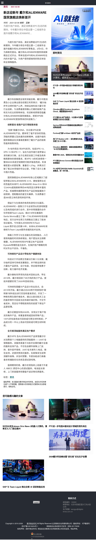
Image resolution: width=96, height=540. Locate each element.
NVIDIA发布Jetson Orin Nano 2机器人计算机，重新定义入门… (72, 76)
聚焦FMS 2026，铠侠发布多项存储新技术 (68, 155)
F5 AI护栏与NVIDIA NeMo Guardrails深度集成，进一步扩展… (68, 169)
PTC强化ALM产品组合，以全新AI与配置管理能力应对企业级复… (68, 118)
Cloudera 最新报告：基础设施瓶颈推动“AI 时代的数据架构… (67, 148)
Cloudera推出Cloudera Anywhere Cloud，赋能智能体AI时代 (66, 110)
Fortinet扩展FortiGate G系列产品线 (66, 133)
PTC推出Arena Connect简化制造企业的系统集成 (68, 161)
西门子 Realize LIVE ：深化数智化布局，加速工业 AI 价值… (68, 140)
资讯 (6, 6)
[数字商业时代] (48, 2)
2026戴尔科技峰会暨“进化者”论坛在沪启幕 (68, 94)
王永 (28, 22)
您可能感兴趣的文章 (13, 396)
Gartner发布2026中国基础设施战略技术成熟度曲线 (68, 126)
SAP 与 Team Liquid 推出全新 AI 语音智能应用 (68, 102)
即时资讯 (57, 52)
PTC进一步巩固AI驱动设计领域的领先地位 (68, 86)
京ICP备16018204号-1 (30, 526)
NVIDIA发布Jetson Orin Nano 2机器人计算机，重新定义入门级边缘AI (25, 427)
